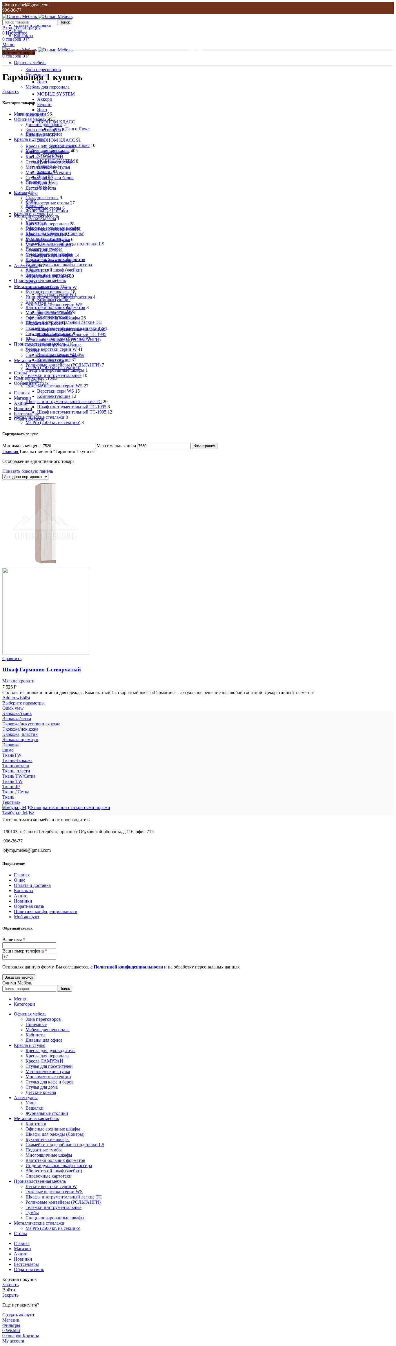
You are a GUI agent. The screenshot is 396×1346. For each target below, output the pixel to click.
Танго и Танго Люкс (69, 128)
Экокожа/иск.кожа (20, 729)
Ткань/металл (15, 765)
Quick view (13, 708)
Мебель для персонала (48, 87)
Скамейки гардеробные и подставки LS (65, 328)
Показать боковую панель (27, 471)
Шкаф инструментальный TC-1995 (71, 411)
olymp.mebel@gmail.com (26, 4)
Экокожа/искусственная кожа (31, 723)
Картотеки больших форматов (55, 307)
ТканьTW (11, 755)
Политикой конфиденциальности (128, 966)
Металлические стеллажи (39, 417)
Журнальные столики (47, 276)
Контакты (23, 890)
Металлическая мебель (36, 286)
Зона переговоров (43, 69)
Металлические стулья (48, 239)
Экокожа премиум (20, 739)
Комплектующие (53, 359)
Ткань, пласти (16, 770)
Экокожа (10, 744)
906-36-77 (11, 10)
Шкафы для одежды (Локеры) (55, 338)
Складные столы (42, 197)
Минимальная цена (21, 445)
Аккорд (44, 99)
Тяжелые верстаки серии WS (54, 385)
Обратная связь (29, 906)
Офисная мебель (30, 119)
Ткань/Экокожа (17, 760)
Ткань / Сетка (15, 791)
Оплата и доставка (32, 885)
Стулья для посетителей (49, 260)
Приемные (36, 181)
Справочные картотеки (49, 333)
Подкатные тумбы (44, 323)
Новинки (23, 900)
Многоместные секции (48, 244)
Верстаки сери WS (55, 391)
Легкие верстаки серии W (51, 349)
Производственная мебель (40, 344)
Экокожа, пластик (20, 734)
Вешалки (34, 270)
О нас (19, 880)
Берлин (44, 104)
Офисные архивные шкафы (53, 317)
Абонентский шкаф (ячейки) (54, 269)
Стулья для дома (42, 249)
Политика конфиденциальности (45, 911)
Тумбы (32, 380)
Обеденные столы (43, 208)
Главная (10, 451)
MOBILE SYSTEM (56, 93)
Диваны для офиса (44, 124)
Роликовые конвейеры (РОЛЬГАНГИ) (63, 364)
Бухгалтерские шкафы (48, 291)
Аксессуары (26, 265)
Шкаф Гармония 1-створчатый (41, 669)
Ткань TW (12, 781)
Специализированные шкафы (55, 370)
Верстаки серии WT (57, 354)
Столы (20, 192)
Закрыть (10, 91)
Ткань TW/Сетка (18, 776)
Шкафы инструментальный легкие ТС (64, 401)
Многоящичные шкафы (49, 312)
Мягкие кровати (30, 114)
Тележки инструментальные (53, 375)
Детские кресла (41, 218)
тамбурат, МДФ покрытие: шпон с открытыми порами (56, 807)
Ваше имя (13, 939)
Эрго (42, 109)
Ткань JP (11, 786)
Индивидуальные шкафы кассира (59, 264)
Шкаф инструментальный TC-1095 (71, 406)
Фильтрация (204, 446)
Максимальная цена (116, 445)
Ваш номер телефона (24, 950)
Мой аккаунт (26, 916)
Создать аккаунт (18, 1314)
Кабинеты (36, 134)
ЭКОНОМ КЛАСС (56, 140)
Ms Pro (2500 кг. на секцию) (53, 422)
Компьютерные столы (47, 202)
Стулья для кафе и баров (50, 255)
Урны (31, 281)
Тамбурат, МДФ (18, 812)
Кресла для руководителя (50, 229)
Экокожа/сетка (16, 718)
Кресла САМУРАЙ (44, 234)
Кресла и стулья (29, 213)
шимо (8, 749)
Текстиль (11, 802)
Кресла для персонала (47, 223)
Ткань (8, 797)
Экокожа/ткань (17, 713)
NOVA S (45, 155)
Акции (21, 895)
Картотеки (36, 302)
